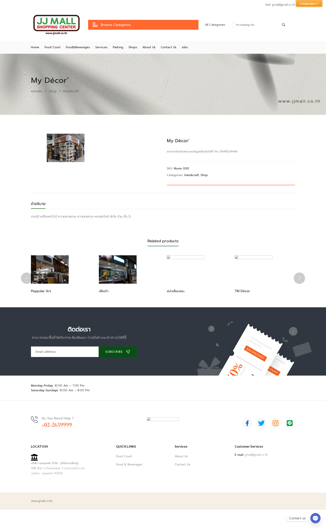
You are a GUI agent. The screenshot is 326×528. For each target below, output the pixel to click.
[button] (217, 24)
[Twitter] (261, 423)
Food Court (124, 456)
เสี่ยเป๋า (103, 291)
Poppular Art (41, 291)
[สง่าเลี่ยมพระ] (186, 269)
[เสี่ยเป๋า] (118, 269)
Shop (53, 91)
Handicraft (71, 91)
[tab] (42, 205)
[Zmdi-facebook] (247, 423)
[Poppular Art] (50, 269)
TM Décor (242, 291)
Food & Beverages (129, 464)
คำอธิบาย (38, 204)
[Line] (289, 423)
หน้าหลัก (36, 91)
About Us (181, 456)
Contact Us (182, 464)
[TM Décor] (253, 269)
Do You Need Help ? (58, 418)
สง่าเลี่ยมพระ (176, 291)
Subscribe (114, 352)
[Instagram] (275, 423)
